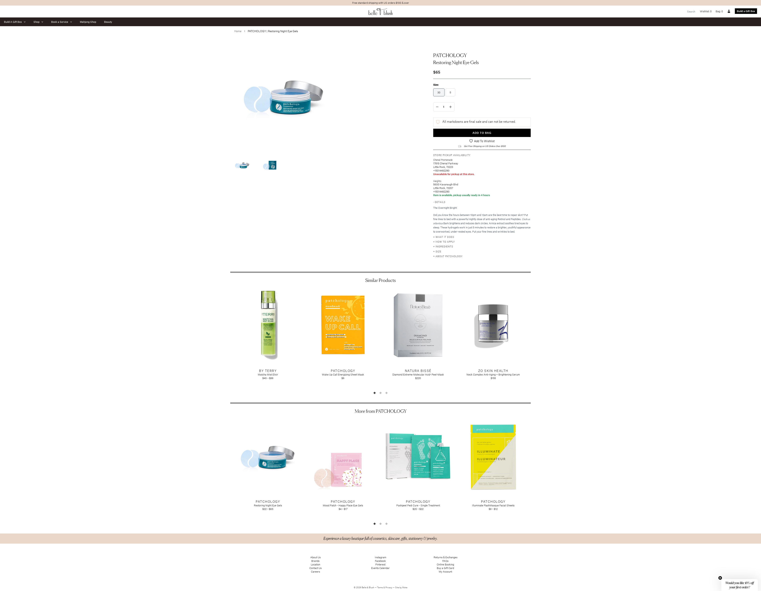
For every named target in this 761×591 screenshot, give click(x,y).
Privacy (389, 587)
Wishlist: (706, 11)
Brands (315, 560)
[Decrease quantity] (437, 107)
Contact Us (315, 568)
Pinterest (380, 564)
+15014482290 (441, 170)
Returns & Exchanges (445, 557)
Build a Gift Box (746, 11)
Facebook (380, 560)
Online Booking (445, 564)
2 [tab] (380, 393)
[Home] (380, 11)
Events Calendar (380, 568)
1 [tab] (375, 393)
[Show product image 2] (270, 165)
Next (534, 339)
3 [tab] (386, 393)
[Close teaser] (720, 578)
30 (438, 92)
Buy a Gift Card (445, 568)
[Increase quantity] (450, 107)
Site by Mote (401, 587)
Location (315, 564)
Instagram (380, 557)
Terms (380, 587)
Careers (315, 571)
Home (237, 31)
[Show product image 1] (242, 165)
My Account (445, 571)
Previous (227, 339)
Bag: (719, 11)
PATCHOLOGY (450, 55)
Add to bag (481, 132)
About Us (315, 557)
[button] (739, 585)
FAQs (445, 560)
